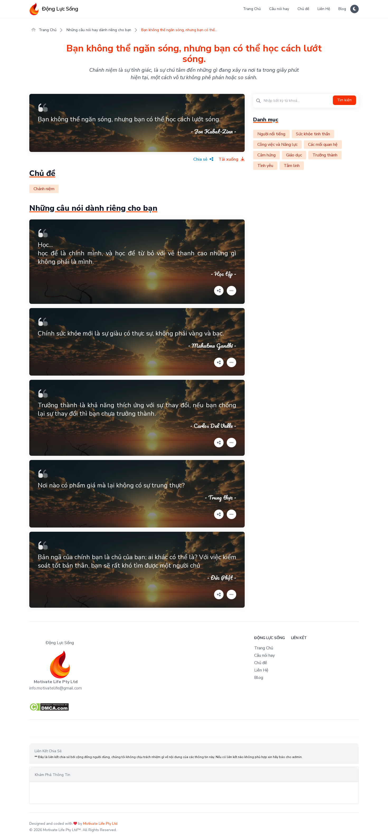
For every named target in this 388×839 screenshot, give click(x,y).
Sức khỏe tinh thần (313, 134)
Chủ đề (303, 8)
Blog (342, 8)
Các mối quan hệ (323, 144)
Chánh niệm (44, 189)
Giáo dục (294, 155)
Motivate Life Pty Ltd (100, 823)
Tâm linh (292, 166)
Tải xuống (229, 159)
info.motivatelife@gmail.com (55, 688)
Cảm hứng (266, 155)
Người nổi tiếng (271, 134)
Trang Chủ (252, 8)
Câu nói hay (279, 8)
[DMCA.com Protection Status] (194, 707)
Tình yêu (265, 166)
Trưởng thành (325, 155)
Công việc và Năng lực (277, 144)
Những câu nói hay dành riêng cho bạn (99, 29)
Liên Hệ (324, 8)
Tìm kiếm (344, 100)
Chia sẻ (201, 159)
